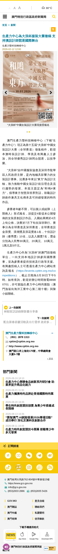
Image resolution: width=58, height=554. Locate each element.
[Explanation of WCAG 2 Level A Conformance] (49, 548)
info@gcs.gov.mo (17, 487)
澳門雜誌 (12, 507)
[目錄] (4, 16)
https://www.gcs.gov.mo (20, 483)
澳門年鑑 (12, 513)
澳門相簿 (12, 518)
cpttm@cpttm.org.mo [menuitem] (22, 341)
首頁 (4, 25)
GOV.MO (12, 501)
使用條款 (39, 518)
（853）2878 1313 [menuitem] (19, 337)
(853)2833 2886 (16, 491)
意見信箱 (39, 501)
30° (49, 8)
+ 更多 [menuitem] (50, 358)
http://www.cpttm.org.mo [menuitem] (23, 346)
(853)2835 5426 (38, 491)
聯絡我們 (39, 507)
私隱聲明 (39, 513)
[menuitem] (29, 333)
